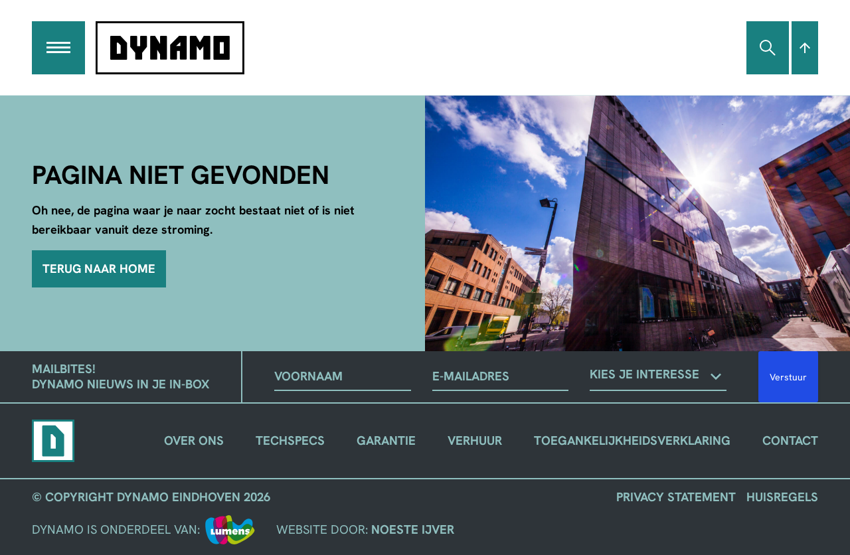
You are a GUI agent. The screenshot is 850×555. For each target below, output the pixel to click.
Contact (790, 440)
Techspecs (290, 440)
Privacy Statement (676, 497)
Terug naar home (98, 269)
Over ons (194, 440)
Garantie (386, 440)
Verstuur (788, 377)
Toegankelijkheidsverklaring (632, 440)
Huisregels (782, 497)
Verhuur (475, 440)
